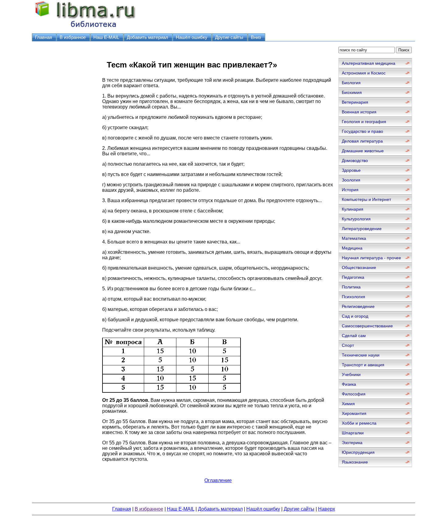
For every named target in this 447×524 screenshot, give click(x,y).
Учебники (351, 374)
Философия (354, 393)
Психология (353, 296)
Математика (354, 238)
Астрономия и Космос (364, 73)
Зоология (351, 180)
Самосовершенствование (367, 325)
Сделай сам (354, 335)
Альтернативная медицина (368, 63)
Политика (351, 286)
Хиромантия (354, 413)
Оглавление (218, 480)
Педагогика (353, 277)
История (350, 189)
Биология (351, 82)
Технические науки (360, 355)
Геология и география (364, 121)
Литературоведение (362, 228)
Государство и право (362, 131)
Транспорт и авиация (363, 364)
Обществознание (359, 267)
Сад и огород (355, 316)
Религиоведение (358, 306)
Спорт (348, 345)
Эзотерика (352, 442)
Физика (349, 384)
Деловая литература (362, 141)
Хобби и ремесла (359, 423)
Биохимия (352, 92)
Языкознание (355, 462)
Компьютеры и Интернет (366, 199)
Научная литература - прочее (371, 257)
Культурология (356, 218)
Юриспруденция (358, 452)
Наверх (326, 509)
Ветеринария (355, 102)
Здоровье (351, 170)
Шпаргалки (353, 432)
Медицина (352, 248)
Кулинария (352, 209)
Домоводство (355, 160)
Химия (348, 403)
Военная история (359, 111)
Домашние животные (363, 150)
